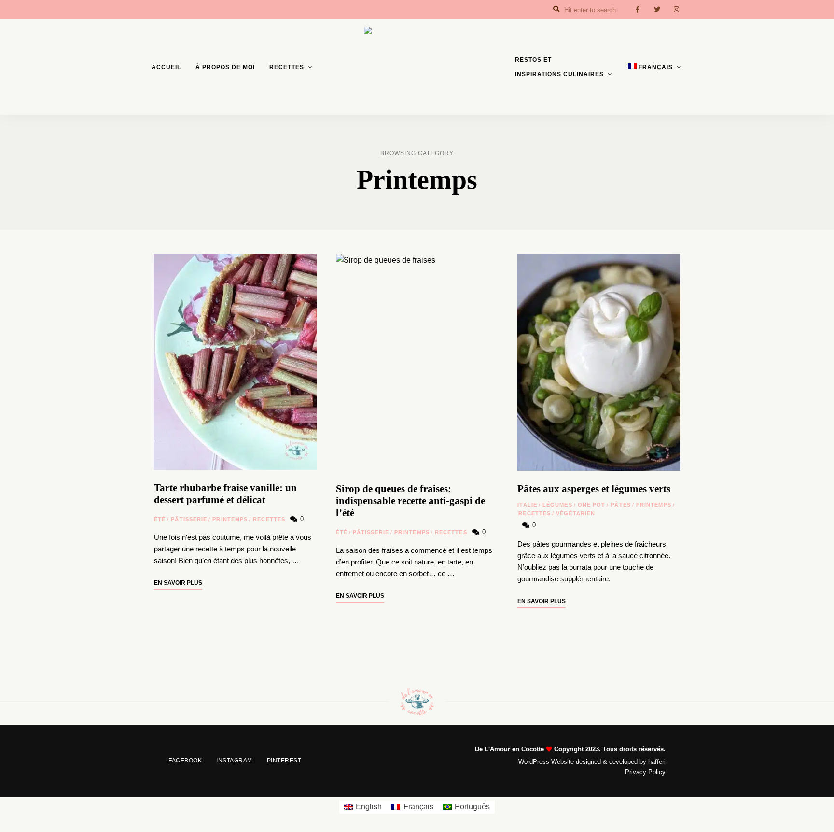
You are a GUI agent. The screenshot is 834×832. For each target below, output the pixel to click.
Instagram (234, 760)
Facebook (185, 760)
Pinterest (284, 760)
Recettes (286, 67)
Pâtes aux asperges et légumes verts (593, 488)
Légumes (557, 505)
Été (160, 519)
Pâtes (621, 505)
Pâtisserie (189, 519)
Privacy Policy (645, 772)
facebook (637, 9)
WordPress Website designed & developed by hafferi (592, 761)
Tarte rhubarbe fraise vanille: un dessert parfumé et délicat (225, 494)
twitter (657, 9)
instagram (676, 9)
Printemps (230, 519)
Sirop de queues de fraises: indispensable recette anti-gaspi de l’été (410, 501)
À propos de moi (225, 67)
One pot (592, 505)
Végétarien (575, 513)
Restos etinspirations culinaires (559, 67)
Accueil (166, 67)
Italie (527, 505)
